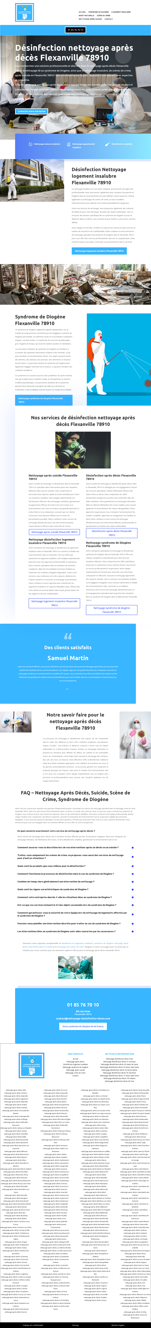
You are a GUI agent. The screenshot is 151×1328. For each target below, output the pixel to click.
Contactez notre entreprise (31, 111)
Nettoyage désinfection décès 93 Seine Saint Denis (119, 1067)
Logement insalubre (121, 12)
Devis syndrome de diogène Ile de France (83, 1026)
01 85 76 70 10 (75, 29)
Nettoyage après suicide (90, 19)
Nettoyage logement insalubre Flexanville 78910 (99, 251)
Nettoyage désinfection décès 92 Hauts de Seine (119, 1064)
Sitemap (75, 1325)
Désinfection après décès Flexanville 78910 (112, 533)
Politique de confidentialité (33, 1325)
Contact (109, 19)
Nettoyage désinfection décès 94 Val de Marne (119, 1070)
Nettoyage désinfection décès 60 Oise (119, 1081)
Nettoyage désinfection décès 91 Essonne (119, 1061)
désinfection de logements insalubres (77, 943)
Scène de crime (103, 16)
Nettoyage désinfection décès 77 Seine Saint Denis (119, 1076)
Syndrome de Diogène (98, 12)
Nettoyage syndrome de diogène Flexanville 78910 (40, 400)
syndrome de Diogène (103, 943)
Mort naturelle (86, 16)
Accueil (82, 12)
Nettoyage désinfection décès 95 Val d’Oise (119, 1073)
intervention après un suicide (40, 947)
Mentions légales (117, 1325)
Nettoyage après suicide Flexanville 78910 (54, 532)
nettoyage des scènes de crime (70, 947)
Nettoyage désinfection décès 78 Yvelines (119, 1078)
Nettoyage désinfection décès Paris (119, 1059)
